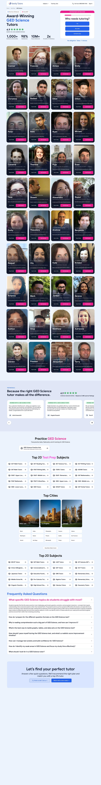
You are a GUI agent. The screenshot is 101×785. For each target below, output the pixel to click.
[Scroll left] (9, 423)
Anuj (32, 329)
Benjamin (79, 230)
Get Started (21, 74)
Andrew (56, 230)
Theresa (34, 165)
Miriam (78, 131)
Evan (77, 165)
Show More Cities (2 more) (50, 548)
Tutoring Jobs (54, 3)
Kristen (78, 263)
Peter (10, 132)
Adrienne (79, 329)
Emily (77, 66)
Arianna (12, 296)
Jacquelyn (57, 362)
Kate (54, 263)
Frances (34, 66)
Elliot (54, 99)
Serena (78, 296)
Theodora (35, 230)
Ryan (54, 132)
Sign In (90, 3)
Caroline (12, 165)
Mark (32, 296)
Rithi (32, 132)
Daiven (11, 362)
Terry (77, 362)
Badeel (33, 99)
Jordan (55, 296)
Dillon (77, 99)
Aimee (55, 66)
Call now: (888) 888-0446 (80, 3)
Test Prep (13, 8)
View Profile (11, 73)
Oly (32, 263)
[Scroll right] (92, 423)
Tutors (8, 8)
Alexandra (57, 197)
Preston (34, 361)
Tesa (10, 197)
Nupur (78, 197)
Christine (12, 99)
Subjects (45, 3)
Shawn (33, 197)
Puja (54, 165)
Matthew (56, 329)
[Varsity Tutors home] (16, 3)
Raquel (11, 263)
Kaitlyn (11, 329)
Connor (11, 66)
